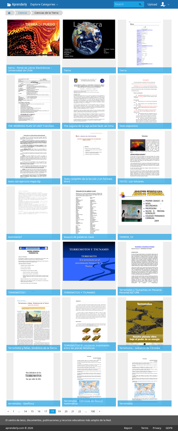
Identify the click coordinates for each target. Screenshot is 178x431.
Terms (144, 428)
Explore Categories (42, 4)
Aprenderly (19, 4)
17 (45, 411)
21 (72, 411)
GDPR (169, 428)
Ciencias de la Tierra (46, 12)
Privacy (157, 428)
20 (66, 411)
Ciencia (22, 12)
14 (25, 411)
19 (59, 411)
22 (79, 411)
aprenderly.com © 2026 (19, 428)
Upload (152, 4)
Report (128, 428)
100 (93, 411)
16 (39, 411)
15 (32, 411)
